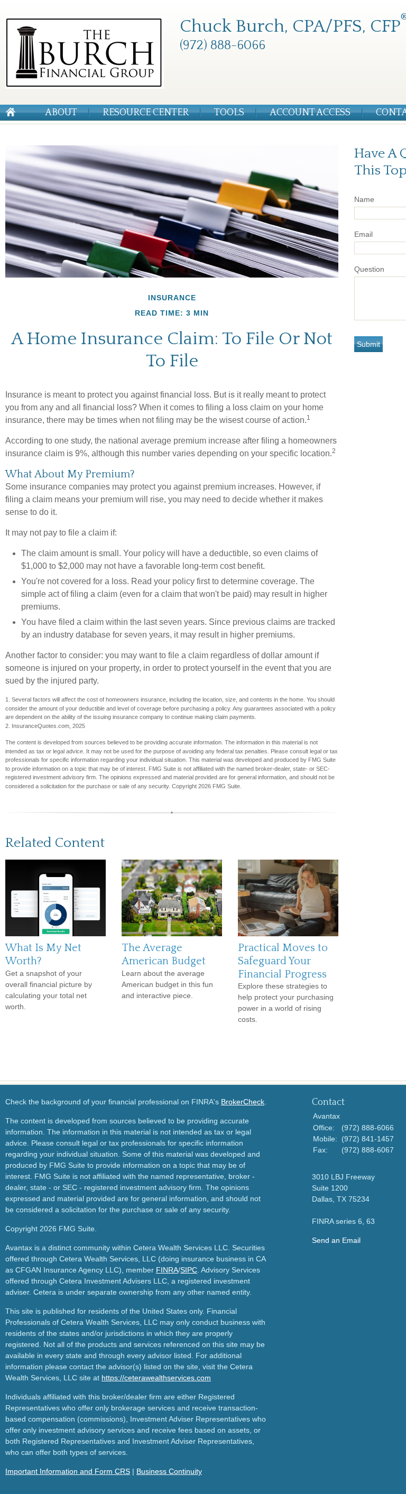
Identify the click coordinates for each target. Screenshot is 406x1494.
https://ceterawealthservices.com (156, 1377)
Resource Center (146, 112)
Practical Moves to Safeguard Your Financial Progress (283, 961)
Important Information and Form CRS (67, 1471)
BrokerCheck (242, 1102)
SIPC (188, 1270)
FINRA (167, 1270)
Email (363, 234)
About (61, 112)
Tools (229, 112)
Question (369, 269)
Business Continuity (169, 1471)
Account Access (310, 112)
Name (364, 199)
